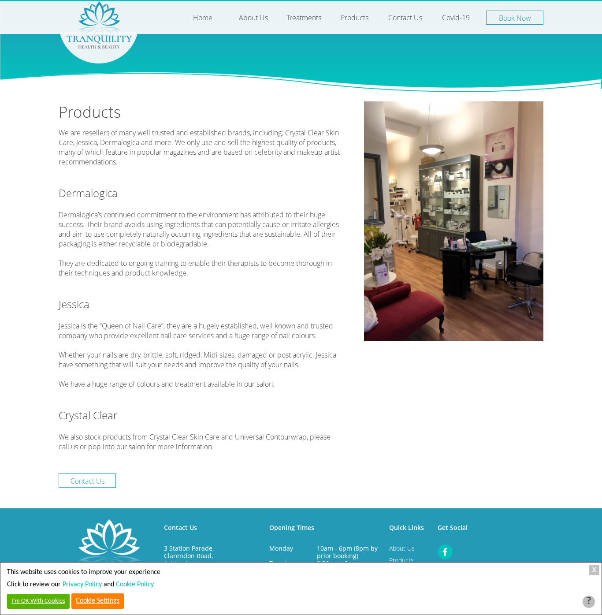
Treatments (303, 17)
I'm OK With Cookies (38, 601)
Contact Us (405, 17)
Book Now (515, 18)
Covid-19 (456, 17)
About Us (253, 17)
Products (354, 17)
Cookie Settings (97, 600)
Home (202, 17)
